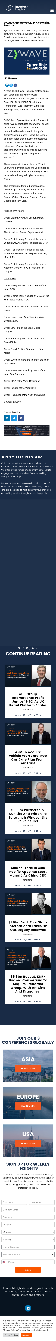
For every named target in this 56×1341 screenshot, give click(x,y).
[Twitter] (11, 85)
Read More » (28, 710)
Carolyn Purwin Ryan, (25, 267)
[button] (7, 418)
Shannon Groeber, (29, 197)
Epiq (36, 106)
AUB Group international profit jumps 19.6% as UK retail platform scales (28, 699)
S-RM (7, 310)
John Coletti (37, 193)
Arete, (39, 102)
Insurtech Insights (13, 1288)
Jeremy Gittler (11, 197)
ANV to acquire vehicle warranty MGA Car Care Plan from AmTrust (28, 757)
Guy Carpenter (17, 374)
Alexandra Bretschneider (16, 193)
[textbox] (19, 1247)
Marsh (7, 353)
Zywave (17, 401)
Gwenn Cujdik (27, 232)
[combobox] (28, 1247)
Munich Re (39, 395)
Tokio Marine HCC (19, 299)
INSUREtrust (28, 102)
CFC (27, 109)
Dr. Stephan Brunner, (36, 253)
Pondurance (10, 106)
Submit (28, 1270)
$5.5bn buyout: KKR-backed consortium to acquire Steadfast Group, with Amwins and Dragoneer (28, 984)
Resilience (34, 381)
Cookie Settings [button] (11, 1335)
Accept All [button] (26, 1335)
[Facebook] (15, 85)
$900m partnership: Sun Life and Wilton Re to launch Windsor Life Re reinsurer (28, 815)
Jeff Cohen (9, 120)
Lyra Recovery (25, 106)
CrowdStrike (10, 342)
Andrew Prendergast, (31, 243)
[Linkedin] (7, 85)
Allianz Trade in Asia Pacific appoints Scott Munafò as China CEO (28, 872)
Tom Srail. (22, 201)
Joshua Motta (36, 218)
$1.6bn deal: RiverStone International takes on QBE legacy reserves (27, 926)
